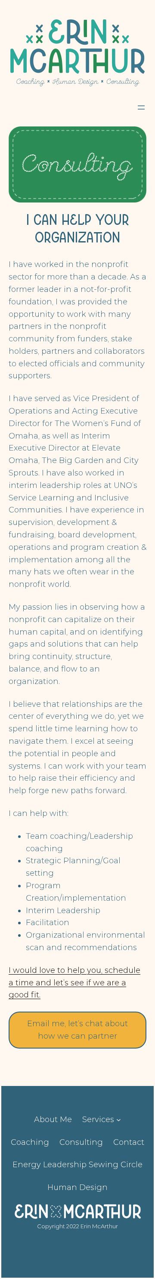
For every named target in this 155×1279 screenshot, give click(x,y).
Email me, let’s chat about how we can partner (77, 1030)
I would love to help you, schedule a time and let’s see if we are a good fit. (74, 983)
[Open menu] (141, 107)
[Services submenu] (118, 1119)
